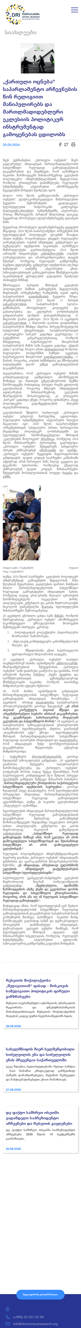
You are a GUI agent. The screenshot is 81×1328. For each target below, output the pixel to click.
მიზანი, (59, 615)
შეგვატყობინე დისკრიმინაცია (40, 1294)
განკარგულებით (14, 304)
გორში (72, 450)
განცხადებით (12, 833)
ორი (6, 349)
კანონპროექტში (52, 253)
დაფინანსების (38, 296)
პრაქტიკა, (48, 439)
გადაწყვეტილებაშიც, (58, 356)
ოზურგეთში (47, 450)
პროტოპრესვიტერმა (46, 756)
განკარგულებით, (15, 323)
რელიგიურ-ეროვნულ (18, 210)
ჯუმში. (7, 476)
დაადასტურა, (68, 740)
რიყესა (67, 472)
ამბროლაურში (66, 663)
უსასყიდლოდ (54, 349)
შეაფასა (47, 606)
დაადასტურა (45, 702)
